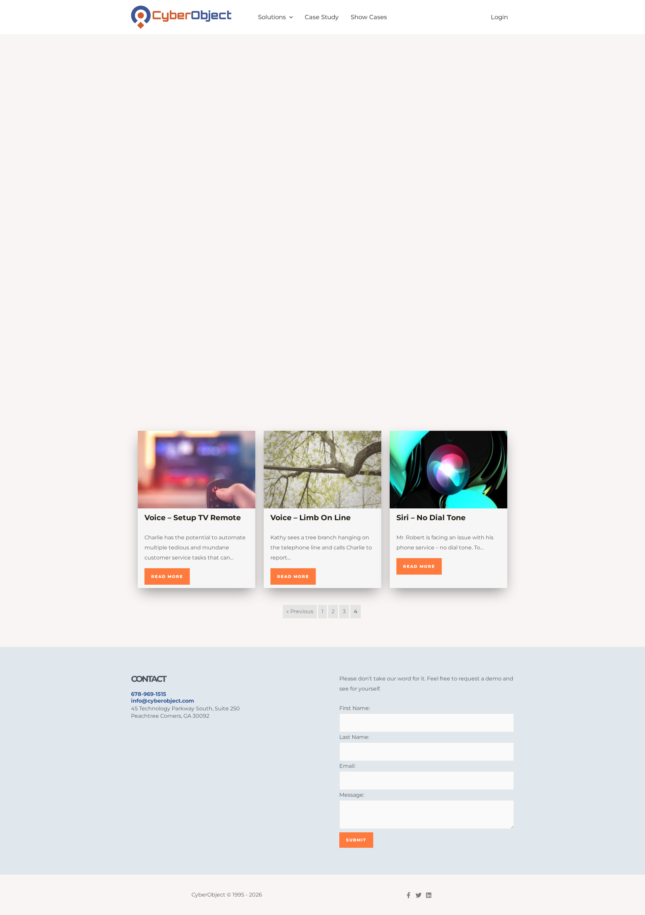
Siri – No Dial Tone (431, 517)
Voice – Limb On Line (310, 517)
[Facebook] (408, 895)
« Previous (299, 611)
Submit (356, 839)
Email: (347, 766)
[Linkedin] (429, 895)
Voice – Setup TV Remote (192, 517)
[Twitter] (419, 895)
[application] (289, 17)
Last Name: (354, 737)
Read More (167, 576)
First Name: (354, 708)
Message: (351, 795)
